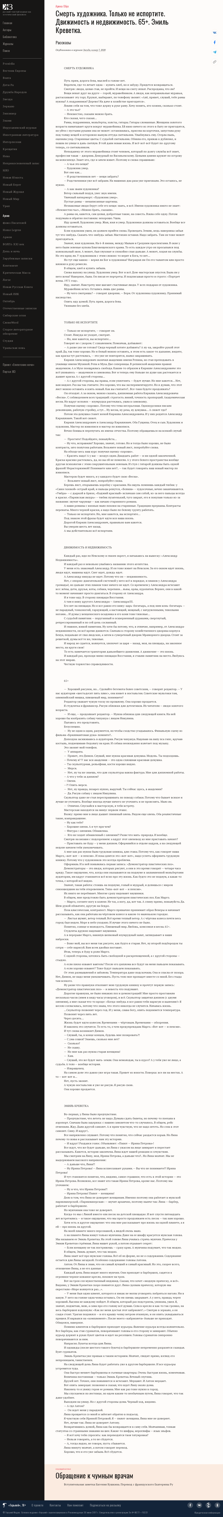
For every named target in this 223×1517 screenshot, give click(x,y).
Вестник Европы (14, 71)
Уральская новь (14, 348)
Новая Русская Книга (18, 287)
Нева (6, 156)
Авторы (7, 30)
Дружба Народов (15, 92)
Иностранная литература (20, 135)
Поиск (6, 51)
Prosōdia (8, 63)
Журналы (8, 44)
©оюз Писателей (14, 223)
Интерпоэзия (12, 142)
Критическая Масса (16, 273)
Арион (7, 237)
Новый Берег (12, 184)
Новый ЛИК (11, 294)
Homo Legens (12, 230)
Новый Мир (11, 199)
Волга (7, 78)
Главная (7, 23)
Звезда (7, 99)
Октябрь (9, 301)
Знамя (7, 120)
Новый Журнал (13, 192)
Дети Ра (8, 85)
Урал (6, 206)
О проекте (37, 1505)
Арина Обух (62, 6)
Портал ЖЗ (9, 372)
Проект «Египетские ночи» (18, 365)
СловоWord (10, 322)
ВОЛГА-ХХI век (13, 244)
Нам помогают (75, 1505)
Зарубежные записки (17, 258)
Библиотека (10, 37)
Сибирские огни (14, 315)
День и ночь (11, 251)
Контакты (55, 1505)
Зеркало (8, 106)
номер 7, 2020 (98, 50)
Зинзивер (9, 113)
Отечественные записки (20, 308)
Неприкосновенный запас (21, 163)
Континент (10, 265)
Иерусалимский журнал (19, 128)
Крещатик (10, 149)
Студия (8, 341)
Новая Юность (13, 177)
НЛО (6, 170)
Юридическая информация (207, 1512)
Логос (7, 280)
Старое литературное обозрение (18, 331)
